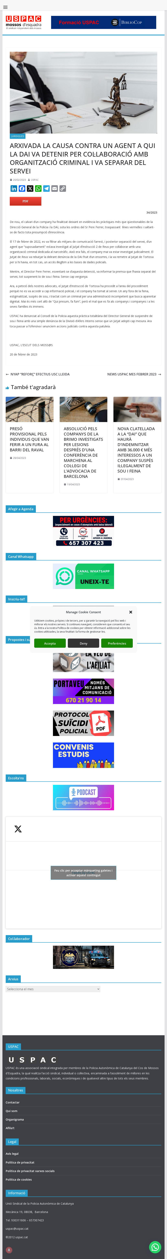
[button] (131, 612)
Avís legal (12, 1154)
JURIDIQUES (17, 136)
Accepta (50, 643)
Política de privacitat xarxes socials (30, 1171)
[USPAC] (33, 1057)
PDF (26, 201)
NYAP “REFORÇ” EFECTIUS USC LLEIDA (40, 374)
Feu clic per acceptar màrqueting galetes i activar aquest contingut (83, 873)
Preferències (117, 643)
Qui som (11, 1111)
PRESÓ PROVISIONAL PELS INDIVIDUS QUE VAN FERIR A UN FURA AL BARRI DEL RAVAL (29, 439)
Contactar (13, 1102)
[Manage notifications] (9, 1250)
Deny (83, 643)
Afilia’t (10, 1128)
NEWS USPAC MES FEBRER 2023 (131, 374)
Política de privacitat (20, 1162)
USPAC (35, 180)
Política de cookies (19, 1179)
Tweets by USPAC (83, 873)
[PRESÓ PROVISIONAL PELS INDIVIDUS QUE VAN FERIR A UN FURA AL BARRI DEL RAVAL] (29, 399)
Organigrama (15, 1119)
